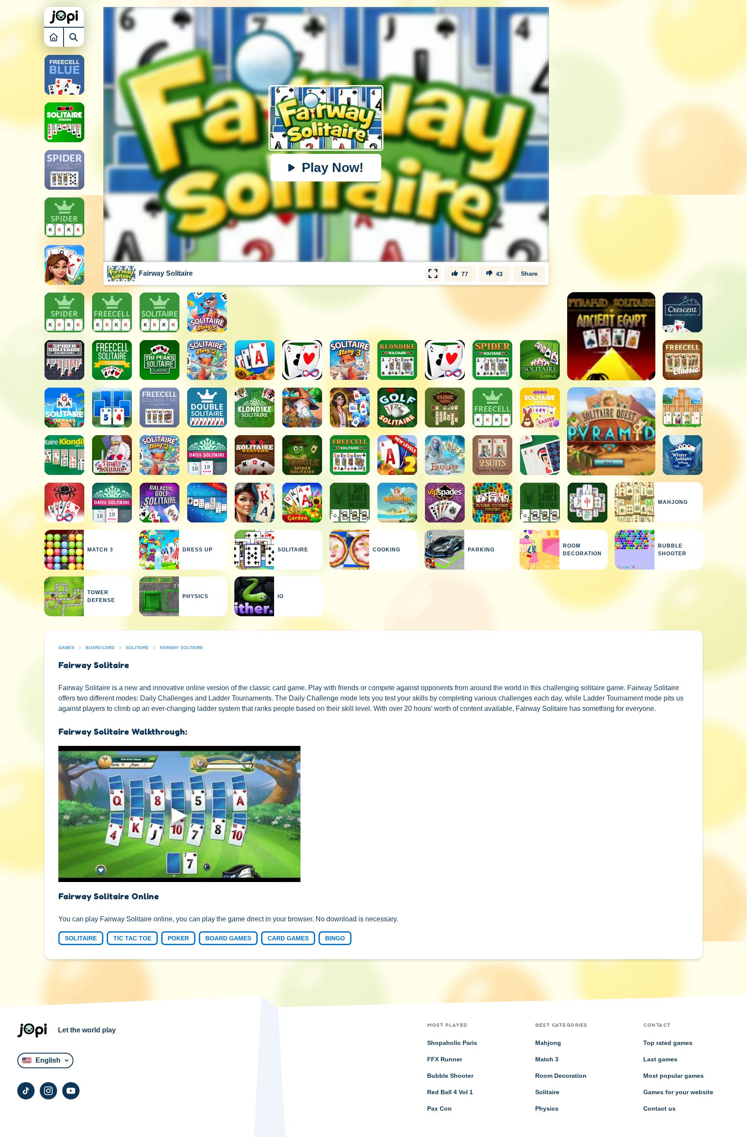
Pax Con (439, 1108)
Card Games (288, 938)
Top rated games (668, 1042)
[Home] (54, 37)
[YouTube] (71, 1090)
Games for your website (678, 1092)
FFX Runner (444, 1059)
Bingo (335, 938)
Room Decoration (561, 1075)
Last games (660, 1059)
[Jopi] (64, 17)
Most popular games (673, 1075)
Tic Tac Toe (132, 938)
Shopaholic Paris (452, 1042)
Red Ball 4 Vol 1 (450, 1092)
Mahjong (548, 1042)
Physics (547, 1108)
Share (529, 273)
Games (66, 647)
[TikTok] (26, 1090)
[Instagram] (48, 1090)
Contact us (659, 1108)
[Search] (74, 37)
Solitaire (137, 647)
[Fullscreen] (433, 273)
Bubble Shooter (450, 1075)
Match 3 (547, 1059)
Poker (178, 938)
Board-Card (100, 647)
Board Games (228, 938)
